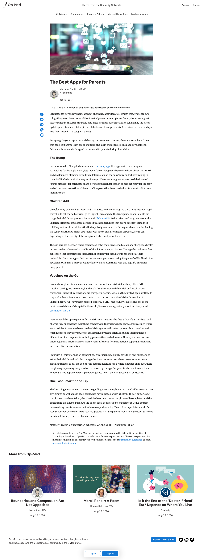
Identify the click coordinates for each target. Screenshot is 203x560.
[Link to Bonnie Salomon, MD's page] (101, 492)
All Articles (61, 14)
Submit (196, 5)
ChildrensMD (103, 218)
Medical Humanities (117, 14)
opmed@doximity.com (64, 443)
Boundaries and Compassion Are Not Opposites (37, 503)
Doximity (165, 510)
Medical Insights (139, 14)
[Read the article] (37, 479)
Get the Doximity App (163, 539)
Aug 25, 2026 (91, 511)
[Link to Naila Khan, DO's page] (37, 492)
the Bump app (102, 166)
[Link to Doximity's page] (165, 492)
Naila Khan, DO (37, 510)
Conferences (76, 14)
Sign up (110, 553)
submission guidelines (130, 439)
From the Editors (95, 14)
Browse (185, 5)
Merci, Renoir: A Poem (101, 501)
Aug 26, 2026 (27, 515)
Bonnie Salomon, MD (101, 506)
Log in (93, 553)
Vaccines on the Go (60, 310)
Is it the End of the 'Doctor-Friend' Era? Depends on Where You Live (165, 503)
